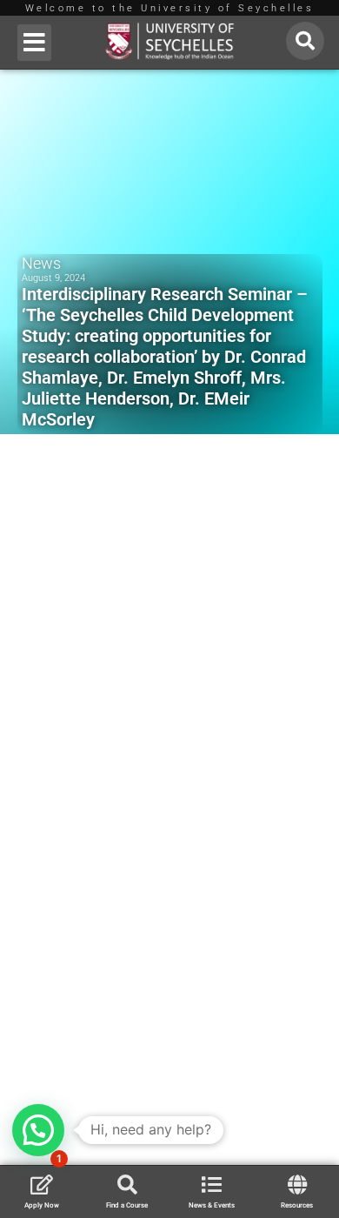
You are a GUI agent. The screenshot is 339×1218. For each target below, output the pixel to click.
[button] (34, 42)
